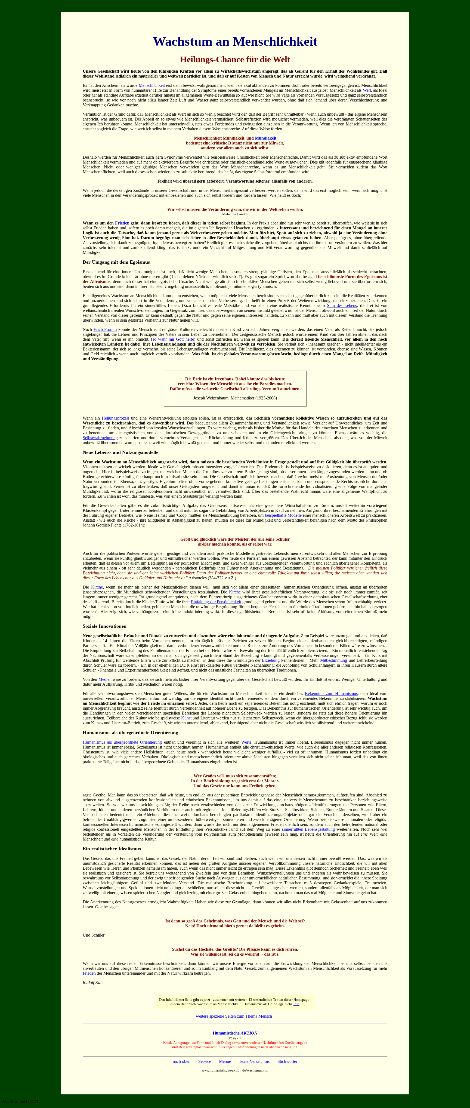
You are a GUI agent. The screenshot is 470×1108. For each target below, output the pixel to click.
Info (296, 1004)
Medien (105, 679)
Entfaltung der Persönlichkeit (216, 601)
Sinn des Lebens (342, 305)
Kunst (186, 718)
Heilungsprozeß (115, 418)
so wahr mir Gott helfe (173, 339)
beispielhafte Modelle (283, 515)
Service (204, 1061)
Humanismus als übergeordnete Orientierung (122, 742)
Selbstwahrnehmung (100, 437)
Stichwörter (287, 1061)
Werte (246, 742)
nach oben (181, 1061)
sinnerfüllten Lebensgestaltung (308, 829)
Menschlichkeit (152, 85)
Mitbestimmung (333, 660)
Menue (225, 1061)
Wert (367, 90)
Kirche (97, 587)
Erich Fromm (105, 329)
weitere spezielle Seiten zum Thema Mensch (234, 1016)
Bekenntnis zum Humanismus (331, 693)
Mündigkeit (265, 138)
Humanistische (235, 1033)
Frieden (122, 223)
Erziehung (271, 660)
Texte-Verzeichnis (254, 1061)
